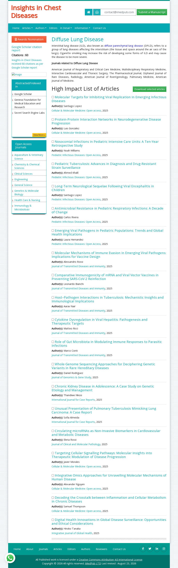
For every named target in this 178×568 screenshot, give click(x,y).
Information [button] (81, 28)
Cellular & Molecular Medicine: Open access (76, 110)
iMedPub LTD (93, 563)
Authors (85, 549)
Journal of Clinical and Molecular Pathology (76, 444)
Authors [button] (39, 28)
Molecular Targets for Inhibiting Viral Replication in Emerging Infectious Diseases (109, 99)
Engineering (21, 179)
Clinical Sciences (23, 173)
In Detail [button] (65, 28)
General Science (23, 185)
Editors (53, 28)
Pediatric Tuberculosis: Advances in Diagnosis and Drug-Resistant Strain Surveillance (104, 165)
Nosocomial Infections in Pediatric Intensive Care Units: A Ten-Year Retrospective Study (105, 143)
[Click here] (29, 74)
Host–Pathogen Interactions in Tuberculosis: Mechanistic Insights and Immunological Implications (108, 299)
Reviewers (101, 549)
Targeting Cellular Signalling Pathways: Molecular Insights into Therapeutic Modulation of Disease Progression (102, 455)
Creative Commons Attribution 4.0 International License (110, 559)
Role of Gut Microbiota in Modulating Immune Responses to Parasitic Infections (107, 343)
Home (15, 28)
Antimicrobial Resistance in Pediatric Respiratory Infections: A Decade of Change (107, 210)
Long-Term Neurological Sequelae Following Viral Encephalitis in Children (103, 188)
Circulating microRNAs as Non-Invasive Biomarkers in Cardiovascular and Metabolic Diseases (106, 433)
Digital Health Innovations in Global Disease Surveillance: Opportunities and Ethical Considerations (109, 521)
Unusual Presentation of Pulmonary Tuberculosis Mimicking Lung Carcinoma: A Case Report (104, 410)
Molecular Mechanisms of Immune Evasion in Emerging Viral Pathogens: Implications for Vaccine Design (109, 255)
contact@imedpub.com (119, 12)
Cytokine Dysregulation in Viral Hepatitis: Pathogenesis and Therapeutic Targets (99, 321)
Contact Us (99, 28)
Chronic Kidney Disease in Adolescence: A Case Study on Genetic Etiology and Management (103, 388)
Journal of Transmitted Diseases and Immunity (78, 266)
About (29, 549)
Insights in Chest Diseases (36, 11)
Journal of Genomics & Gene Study (71, 377)
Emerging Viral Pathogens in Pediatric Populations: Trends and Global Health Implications (107, 232)
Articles (58, 549)
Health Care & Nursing (27, 200)
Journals (43, 549)
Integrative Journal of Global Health (72, 533)
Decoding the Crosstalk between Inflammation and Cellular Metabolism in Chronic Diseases (109, 499)
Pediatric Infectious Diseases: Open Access (76, 155)
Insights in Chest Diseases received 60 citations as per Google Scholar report (27, 63)
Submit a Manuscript (151, 12)
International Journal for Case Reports (73, 399)
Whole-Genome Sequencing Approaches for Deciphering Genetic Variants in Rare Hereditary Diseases (103, 366)
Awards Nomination (30, 39)
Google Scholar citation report (27, 48)
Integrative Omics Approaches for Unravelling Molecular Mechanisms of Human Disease (109, 477)
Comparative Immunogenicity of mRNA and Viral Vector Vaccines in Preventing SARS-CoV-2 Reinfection (105, 277)
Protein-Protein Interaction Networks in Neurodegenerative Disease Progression (106, 121)
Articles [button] (26, 28)
